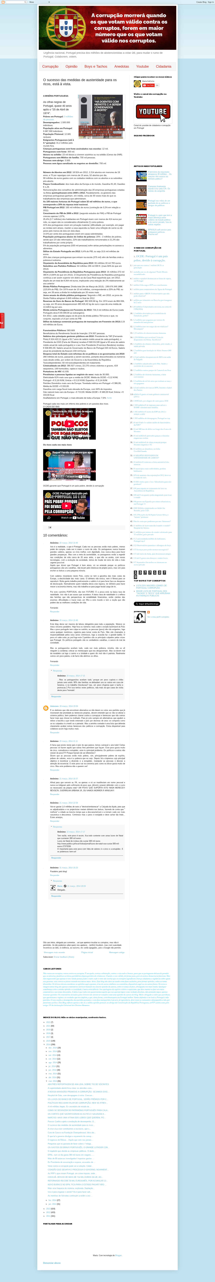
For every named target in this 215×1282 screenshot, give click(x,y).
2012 (48, 1212)
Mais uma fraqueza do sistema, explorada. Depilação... (71, 1188)
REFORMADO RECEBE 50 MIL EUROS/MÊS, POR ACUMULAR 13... (78, 1181)
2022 (48, 1022)
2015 (48, 1041)
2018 (48, 1033)
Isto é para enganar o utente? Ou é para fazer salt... (70, 1192)
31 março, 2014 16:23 (68, 868)
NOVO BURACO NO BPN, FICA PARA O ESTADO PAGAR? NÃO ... (77, 1184)
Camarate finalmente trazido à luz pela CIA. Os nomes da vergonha (159, 188)
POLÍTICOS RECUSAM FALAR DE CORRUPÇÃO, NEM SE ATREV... (78, 1103)
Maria (60, 886)
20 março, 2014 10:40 (68, 543)
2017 (48, 1037)
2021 (48, 1026)
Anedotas (121, 66)
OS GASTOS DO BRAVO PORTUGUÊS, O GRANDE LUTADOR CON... (78, 1147)
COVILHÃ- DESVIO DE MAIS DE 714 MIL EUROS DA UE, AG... (75, 1177)
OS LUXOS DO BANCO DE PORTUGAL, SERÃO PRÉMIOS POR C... (78, 1099)
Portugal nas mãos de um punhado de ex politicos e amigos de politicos (159, 203)
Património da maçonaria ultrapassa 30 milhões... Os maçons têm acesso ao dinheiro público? (160, 175)
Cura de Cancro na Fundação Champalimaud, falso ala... (72, 1133)
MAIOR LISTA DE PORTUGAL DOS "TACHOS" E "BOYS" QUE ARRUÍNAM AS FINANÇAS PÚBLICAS (153, 593)
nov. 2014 (53, 1051)
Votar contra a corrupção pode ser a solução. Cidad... (70, 1166)
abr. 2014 (53, 1077)
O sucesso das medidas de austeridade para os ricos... (71, 1125)
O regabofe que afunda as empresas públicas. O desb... (71, 1151)
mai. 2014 (53, 1074)
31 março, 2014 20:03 (76, 886)
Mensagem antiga (116, 952)
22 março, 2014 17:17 (76, 832)
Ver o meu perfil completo (158, 617)
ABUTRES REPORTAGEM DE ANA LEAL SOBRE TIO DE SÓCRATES (78, 1084)
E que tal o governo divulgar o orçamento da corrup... (70, 1136)
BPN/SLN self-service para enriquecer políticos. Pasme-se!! (159, 232)
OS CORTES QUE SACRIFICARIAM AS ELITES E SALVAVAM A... (77, 1114)
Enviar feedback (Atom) (64, 957)
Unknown (54, 706)
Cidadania (163, 66)
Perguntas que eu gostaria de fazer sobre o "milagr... (70, 1144)
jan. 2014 (53, 1204)
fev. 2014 (53, 1200)
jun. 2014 (53, 1070)
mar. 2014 (53, 1081)
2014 (48, 1044)
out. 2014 (53, 1055)
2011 (48, 1216)
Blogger (118, 1255)
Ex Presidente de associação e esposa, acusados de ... (71, 1162)
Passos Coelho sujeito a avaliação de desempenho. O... (72, 1121)
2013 (48, 1209)
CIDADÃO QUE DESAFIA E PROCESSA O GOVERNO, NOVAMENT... (78, 1170)
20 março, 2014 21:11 (68, 741)
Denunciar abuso (52, 1263)
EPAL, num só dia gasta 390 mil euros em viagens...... (71, 1155)
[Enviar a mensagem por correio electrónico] (50, 527)
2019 (48, 1030)
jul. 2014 (52, 1066)
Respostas (57, 671)
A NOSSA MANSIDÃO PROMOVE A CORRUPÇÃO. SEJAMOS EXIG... (78, 1092)
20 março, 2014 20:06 (69, 706)
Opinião (71, 66)
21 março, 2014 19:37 (68, 779)
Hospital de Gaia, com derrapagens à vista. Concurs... (71, 1095)
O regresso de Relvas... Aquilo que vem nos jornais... (70, 1140)
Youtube (142, 66)
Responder (54, 612)
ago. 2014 (53, 1062)
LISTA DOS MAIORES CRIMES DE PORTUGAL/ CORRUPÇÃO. (151, 586)
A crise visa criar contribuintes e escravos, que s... (69, 1129)
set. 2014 (53, 1059)
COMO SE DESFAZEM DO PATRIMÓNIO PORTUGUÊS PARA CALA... (78, 1110)
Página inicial (87, 952)
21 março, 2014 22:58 (68, 803)
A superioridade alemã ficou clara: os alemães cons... (70, 1088)
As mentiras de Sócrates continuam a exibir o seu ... (70, 1196)
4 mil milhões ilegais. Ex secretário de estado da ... (69, 1106)
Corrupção (50, 66)
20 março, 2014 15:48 (68, 620)
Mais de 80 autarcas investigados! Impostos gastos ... (71, 1158)
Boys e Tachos (96, 66)
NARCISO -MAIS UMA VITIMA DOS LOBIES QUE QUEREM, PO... (77, 1118)
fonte (109, 398)
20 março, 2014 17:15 (76, 676)
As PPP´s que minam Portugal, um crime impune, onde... (72, 1173)
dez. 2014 (53, 1048)
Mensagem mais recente (54, 952)
